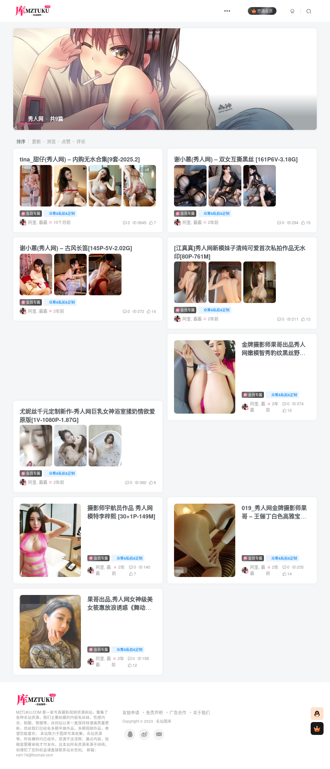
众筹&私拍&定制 (62, 213)
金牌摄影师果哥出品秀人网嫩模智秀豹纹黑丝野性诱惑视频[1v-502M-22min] (276, 352)
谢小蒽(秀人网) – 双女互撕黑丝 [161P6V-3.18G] (236, 159)
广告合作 (178, 712)
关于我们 (201, 712)
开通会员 (265, 11)
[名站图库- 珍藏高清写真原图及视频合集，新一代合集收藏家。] (36, 699)
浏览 (51, 141)
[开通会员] (317, 728)
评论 (80, 141)
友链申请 (130, 712)
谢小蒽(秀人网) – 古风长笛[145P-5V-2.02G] (76, 248)
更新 (36, 141)
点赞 (66, 141)
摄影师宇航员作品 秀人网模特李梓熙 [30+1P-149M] (121, 512)
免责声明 (154, 712)
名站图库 (163, 721)
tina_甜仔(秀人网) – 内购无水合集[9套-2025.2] (80, 159)
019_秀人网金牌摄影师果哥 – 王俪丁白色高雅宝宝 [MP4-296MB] (274, 516)
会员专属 (32, 213)
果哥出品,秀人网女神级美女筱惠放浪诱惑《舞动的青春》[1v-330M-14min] (120, 607)
